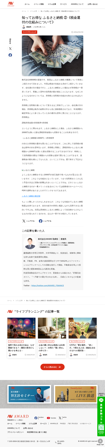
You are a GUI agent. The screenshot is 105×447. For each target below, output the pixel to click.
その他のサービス (85, 423)
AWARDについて (77, 4)
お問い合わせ (93, 4)
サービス (63, 4)
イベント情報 (39, 4)
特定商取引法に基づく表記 (37, 432)
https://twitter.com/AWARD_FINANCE (47, 285)
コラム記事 (52, 4)
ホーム (27, 4)
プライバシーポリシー (15, 432)
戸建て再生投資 (73, 423)
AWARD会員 (54, 423)
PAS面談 (63, 423)
